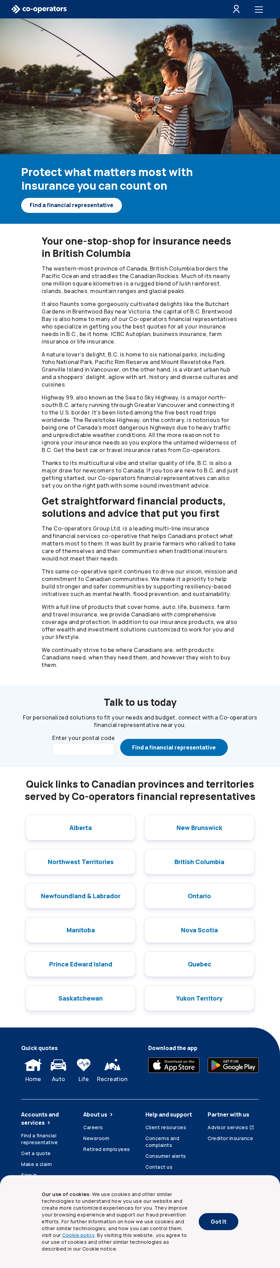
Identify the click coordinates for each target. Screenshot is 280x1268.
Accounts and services (40, 1118)
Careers (93, 1127)
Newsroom (96, 1138)
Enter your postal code (83, 738)
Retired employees (106, 1149)
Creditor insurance (230, 1138)
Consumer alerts (165, 1156)
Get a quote (36, 1153)
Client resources (165, 1127)
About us (95, 1114)
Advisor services (228, 1127)
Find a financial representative (71, 205)
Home (33, 1079)
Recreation (112, 1079)
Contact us (158, 1167)
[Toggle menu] (260, 9)
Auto (58, 1079)
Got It (218, 1221)
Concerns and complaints (162, 1141)
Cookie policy (78, 1235)
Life (84, 1079)
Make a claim (36, 1164)
